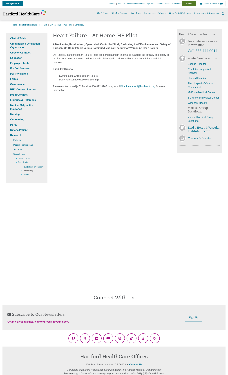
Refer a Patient (18, 130)
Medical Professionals (23, 145)
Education (16, 58)
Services (136, 14)
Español (112, 4)
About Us (121, 4)
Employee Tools (19, 63)
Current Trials (24, 158)
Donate (189, 4)
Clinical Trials (55, 25)
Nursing (15, 114)
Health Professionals (136, 4)
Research (43, 25)
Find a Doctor (120, 14)
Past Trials (67, 25)
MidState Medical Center (201, 92)
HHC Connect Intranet (23, 89)
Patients (17, 140)
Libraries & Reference (23, 100)
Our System (12, 4)
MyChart (150, 4)
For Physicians (19, 73)
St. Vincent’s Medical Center (203, 97)
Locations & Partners (206, 14)
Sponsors (17, 149)
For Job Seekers (20, 68)
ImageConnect (18, 94)
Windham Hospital (198, 103)
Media (167, 4)
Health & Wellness (180, 14)
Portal (13, 124)
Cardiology (28, 171)
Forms (14, 79)
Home (14, 25)
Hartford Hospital (197, 78)
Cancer (26, 174)
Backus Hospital (197, 64)
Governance (17, 84)
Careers (159, 4)
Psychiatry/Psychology (33, 167)
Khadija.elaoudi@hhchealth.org (137, 86)
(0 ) (220, 4)
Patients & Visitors (155, 14)
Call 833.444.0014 (202, 51)
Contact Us (176, 4)
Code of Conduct (20, 52)
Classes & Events (209, 4)
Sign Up (193, 318)
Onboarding (17, 119)
